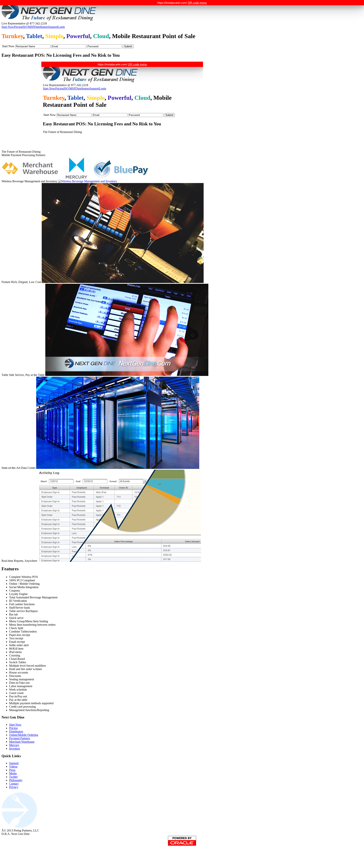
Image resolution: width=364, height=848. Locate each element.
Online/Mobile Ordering (23, 734)
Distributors (41, 26)
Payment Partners (19, 738)
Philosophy (16, 780)
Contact (13, 783)
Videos (13, 766)
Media (13, 773)
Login (61, 26)
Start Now (8, 26)
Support (53, 26)
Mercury (14, 745)
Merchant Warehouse (22, 741)
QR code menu (197, 2)
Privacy (13, 787)
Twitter (13, 776)
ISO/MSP (28, 26)
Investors (14, 748)
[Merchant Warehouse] (33, 167)
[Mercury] (79, 167)
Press (12, 770)
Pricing (18, 26)
